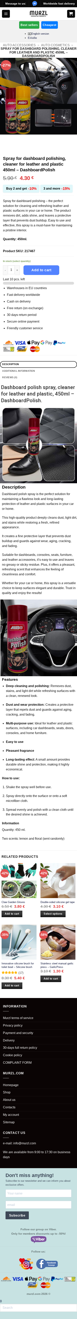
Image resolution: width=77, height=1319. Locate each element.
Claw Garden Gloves (13, 902)
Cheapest (49, 25)
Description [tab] (10, 364)
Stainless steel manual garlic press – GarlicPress (56, 965)
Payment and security (18, 1033)
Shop (6, 1092)
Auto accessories (19, 45)
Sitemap (9, 1122)
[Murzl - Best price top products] (38, 14)
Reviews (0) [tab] (9, 377)
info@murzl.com (24, 1143)
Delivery (9, 1040)
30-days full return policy (20, 1047)
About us (9, 1099)
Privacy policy (13, 1025)
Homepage (11, 1085)
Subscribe (17, 1215)
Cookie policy (12, 1055)
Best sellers (29, 25)
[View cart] (71, 14)
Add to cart (41, 270)
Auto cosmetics (55, 45)
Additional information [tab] (18, 371)
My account (11, 1114)
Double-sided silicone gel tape (57, 902)
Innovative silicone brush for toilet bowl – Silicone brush (18, 965)
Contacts (9, 1107)
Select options (53, 913)
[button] (6, 14)
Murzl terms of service (18, 1018)
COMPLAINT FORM (17, 1062)
